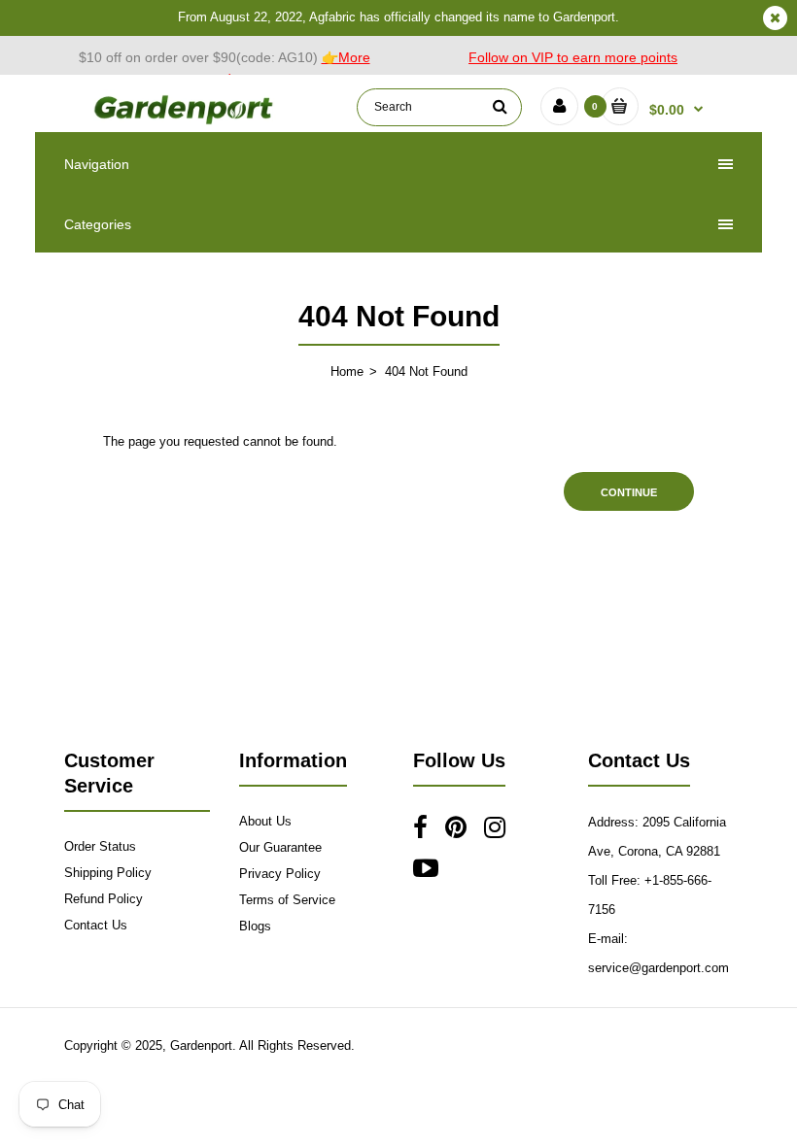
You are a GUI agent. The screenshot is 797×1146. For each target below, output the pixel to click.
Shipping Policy (108, 872)
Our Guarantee (280, 847)
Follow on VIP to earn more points (572, 57)
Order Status (100, 846)
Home (347, 371)
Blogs (255, 926)
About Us (265, 821)
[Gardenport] (185, 123)
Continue (629, 492)
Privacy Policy (280, 873)
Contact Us (95, 925)
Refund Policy (103, 899)
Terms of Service (287, 900)
